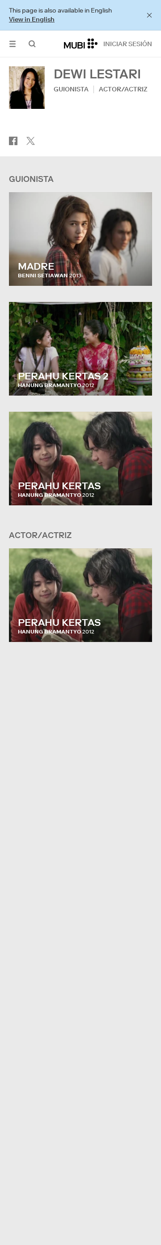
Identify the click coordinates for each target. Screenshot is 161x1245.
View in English (32, 19)
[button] (12, 43)
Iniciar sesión (127, 44)
